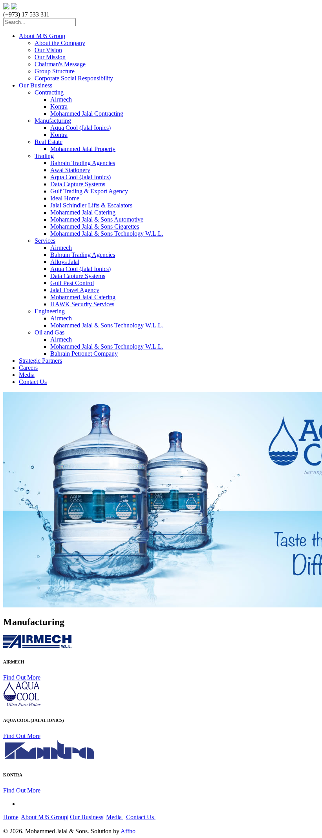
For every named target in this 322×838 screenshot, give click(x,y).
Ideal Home (64, 198)
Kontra (59, 106)
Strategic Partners (40, 360)
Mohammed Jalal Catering (82, 212)
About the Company (60, 43)
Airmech (61, 99)
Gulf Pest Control (72, 283)
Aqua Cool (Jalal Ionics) (80, 127)
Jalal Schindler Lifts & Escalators (91, 205)
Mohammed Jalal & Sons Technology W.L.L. (106, 233)
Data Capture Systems (77, 184)
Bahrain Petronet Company (84, 353)
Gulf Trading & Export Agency (89, 191)
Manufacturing (53, 120)
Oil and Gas (49, 332)
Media (27, 374)
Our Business (35, 85)
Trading (44, 156)
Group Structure (55, 71)
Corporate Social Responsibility (74, 78)
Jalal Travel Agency (74, 290)
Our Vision (48, 50)
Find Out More (21, 677)
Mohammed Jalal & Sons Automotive (96, 219)
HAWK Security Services (82, 304)
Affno (128, 831)
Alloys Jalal (64, 261)
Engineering (50, 311)
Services (45, 240)
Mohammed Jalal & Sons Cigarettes (94, 226)
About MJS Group (42, 36)
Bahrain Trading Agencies (82, 163)
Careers (28, 367)
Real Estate (48, 141)
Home (11, 817)
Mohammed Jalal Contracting (86, 113)
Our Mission (50, 57)
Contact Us (33, 381)
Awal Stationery (70, 170)
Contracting (49, 92)
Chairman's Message (60, 64)
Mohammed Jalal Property (82, 148)
